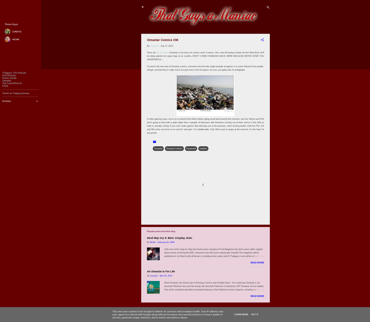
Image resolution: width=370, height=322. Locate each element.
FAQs (5, 86)
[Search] (268, 7)
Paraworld (191, 148)
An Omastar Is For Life (161, 271)
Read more (257, 262)
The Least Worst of (12, 83)
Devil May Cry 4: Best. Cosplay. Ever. (170, 238)
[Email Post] (154, 143)
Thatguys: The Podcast (14, 73)
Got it (254, 314)
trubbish (203, 148)
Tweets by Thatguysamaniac (15, 93)
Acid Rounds (9, 75)
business (164, 52)
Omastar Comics (174, 148)
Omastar (158, 148)
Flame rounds (9, 78)
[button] (262, 40)
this (158, 52)
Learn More (241, 314)
